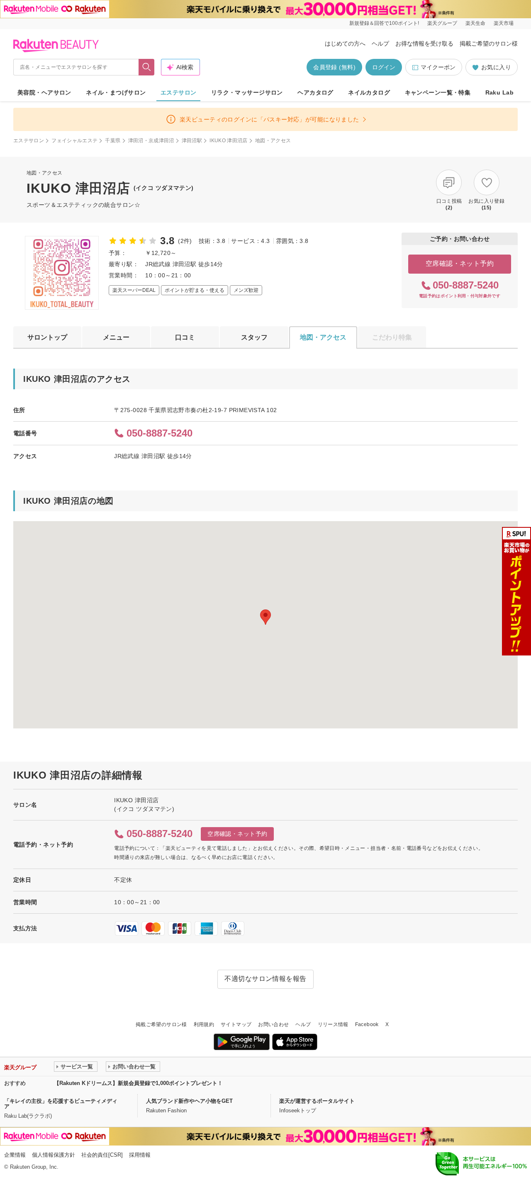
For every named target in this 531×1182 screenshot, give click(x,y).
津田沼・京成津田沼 (151, 140)
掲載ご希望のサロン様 (489, 43)
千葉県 (112, 140)
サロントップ (47, 337)
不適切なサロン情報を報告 (265, 978)
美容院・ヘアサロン (44, 92)
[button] (265, 617)
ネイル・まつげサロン (116, 92)
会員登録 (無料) (334, 67)
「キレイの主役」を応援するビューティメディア (60, 1103)
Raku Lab (499, 92)
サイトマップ (236, 1024)
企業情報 (15, 1155)
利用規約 (204, 1024)
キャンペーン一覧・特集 (438, 92)
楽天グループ (442, 23)
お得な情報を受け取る (424, 43)
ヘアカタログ (315, 92)
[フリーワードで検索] (147, 67)
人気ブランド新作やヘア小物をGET (189, 1101)
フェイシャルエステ (74, 140)
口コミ (185, 337)
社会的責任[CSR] (102, 1155)
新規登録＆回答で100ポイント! (384, 23)
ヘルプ (380, 43)
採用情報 (140, 1155)
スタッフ (254, 337)
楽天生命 (475, 23)
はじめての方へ (345, 43)
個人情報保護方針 (53, 1155)
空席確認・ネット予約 (460, 263)
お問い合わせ (273, 1024)
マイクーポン (438, 67)
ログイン (383, 67)
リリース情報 (333, 1024)
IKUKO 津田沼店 (228, 140)
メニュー (116, 337)
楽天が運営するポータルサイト (317, 1101)
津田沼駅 (192, 140)
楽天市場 (504, 23)
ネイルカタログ (369, 92)
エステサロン (179, 92)
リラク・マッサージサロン (247, 92)
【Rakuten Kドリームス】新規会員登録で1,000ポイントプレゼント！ (138, 1083)
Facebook (367, 1024)
